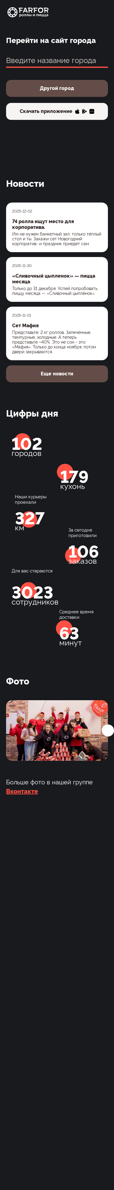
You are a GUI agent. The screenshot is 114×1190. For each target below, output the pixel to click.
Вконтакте (22, 791)
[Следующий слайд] (108, 730)
